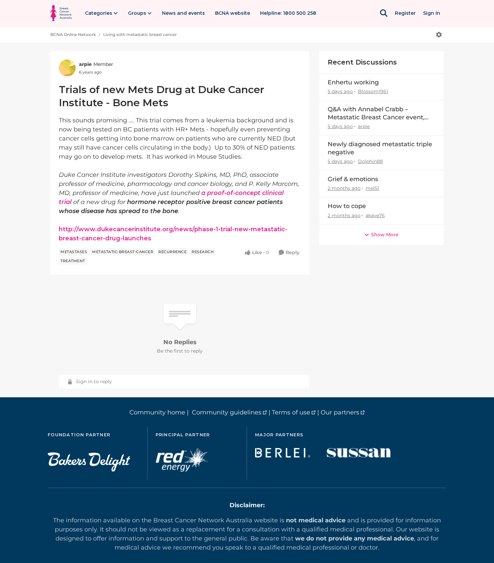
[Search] (384, 13)
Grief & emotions (353, 179)
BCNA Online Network (73, 34)
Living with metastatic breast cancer (140, 34)
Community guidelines (226, 412)
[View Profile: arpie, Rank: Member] (67, 67)
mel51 (372, 188)
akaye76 (375, 215)
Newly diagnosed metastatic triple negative (380, 148)
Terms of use (291, 412)
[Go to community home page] (61, 13)
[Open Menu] (439, 34)
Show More (385, 235)
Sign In (431, 13)
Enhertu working (353, 82)
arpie (85, 64)
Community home (157, 412)
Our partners (340, 412)
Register (405, 13)
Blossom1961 (373, 91)
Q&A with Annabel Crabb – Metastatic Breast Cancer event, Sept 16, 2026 (376, 113)
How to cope (347, 206)
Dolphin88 (370, 161)
